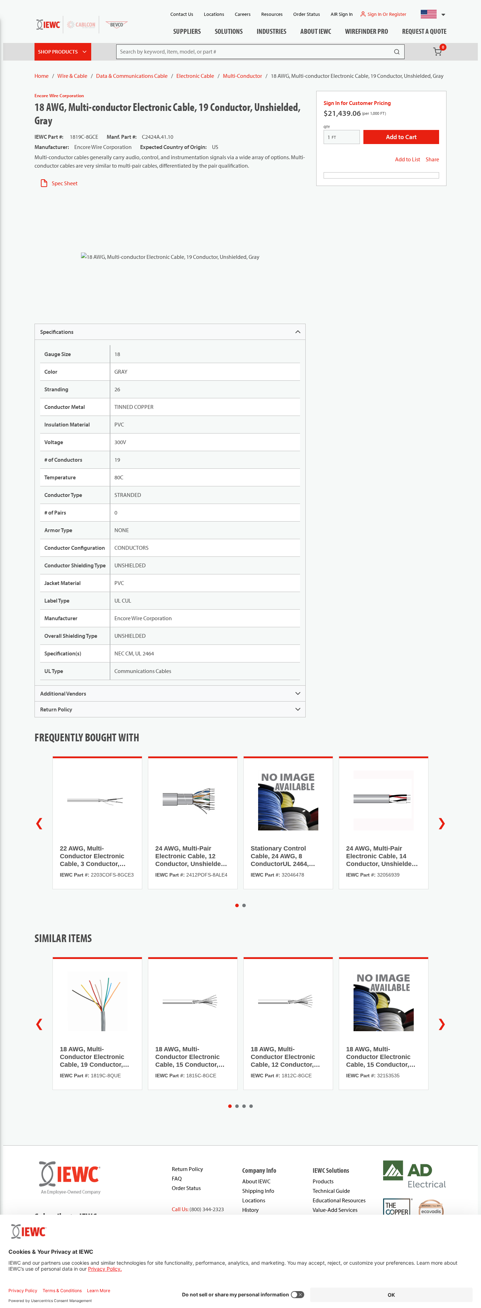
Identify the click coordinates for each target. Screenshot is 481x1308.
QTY (327, 127)
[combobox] (430, 14)
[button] (430, 14)
